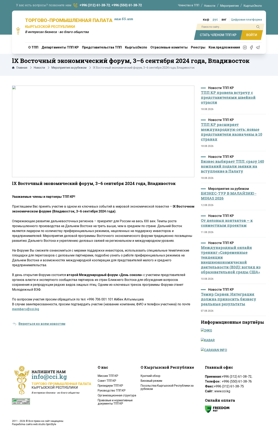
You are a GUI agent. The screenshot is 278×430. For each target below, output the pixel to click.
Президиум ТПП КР (110, 385)
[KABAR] (232, 340)
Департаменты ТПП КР (60, 47)
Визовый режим (151, 380)
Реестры (198, 47)
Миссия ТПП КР (108, 375)
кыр (206, 19)
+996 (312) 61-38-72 (94, 5)
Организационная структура (117, 395)
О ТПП (33, 47)
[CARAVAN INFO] (232, 350)
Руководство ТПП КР (112, 390)
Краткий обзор (150, 375)
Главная (21, 67)
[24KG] (232, 330)
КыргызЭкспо (253, 5)
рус (215, 19)
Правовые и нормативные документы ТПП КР (115, 402)
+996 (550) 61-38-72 (126, 5)
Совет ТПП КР (107, 380)
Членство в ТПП (188, 5)
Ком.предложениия (224, 47)
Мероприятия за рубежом (68, 67)
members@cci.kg (25, 309)
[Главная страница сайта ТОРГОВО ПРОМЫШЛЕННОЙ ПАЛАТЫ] (18, 31)
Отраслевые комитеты (169, 47)
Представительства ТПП (102, 47)
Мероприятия (229, 5)
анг (224, 19)
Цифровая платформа (246, 19)
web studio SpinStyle (44, 424)
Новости (209, 5)
